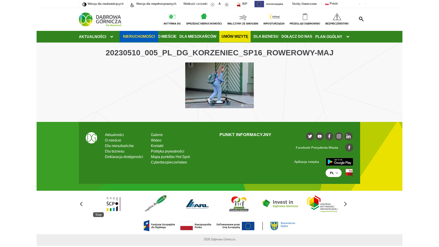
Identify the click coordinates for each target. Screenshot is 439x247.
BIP (244, 3)
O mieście (167, 36)
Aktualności (92, 37)
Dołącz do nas (296, 36)
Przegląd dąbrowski (305, 23)
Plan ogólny (328, 37)
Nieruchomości (139, 36)
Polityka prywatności (167, 151)
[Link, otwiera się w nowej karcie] (349, 173)
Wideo (156, 140)
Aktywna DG (172, 23)
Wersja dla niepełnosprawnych (155, 3)
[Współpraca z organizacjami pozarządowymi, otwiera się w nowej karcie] (155, 204)
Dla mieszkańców (197, 36)
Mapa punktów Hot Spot (170, 157)
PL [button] (332, 173)
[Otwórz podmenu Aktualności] (111, 37)
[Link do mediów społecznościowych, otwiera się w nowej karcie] (310, 136)
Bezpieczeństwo (337, 23)
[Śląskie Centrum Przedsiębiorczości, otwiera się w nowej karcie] (114, 204)
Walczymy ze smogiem (242, 23)
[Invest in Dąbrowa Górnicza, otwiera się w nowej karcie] (280, 204)
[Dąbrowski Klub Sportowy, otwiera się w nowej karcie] (239, 204)
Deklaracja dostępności (124, 157)
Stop (98, 214)
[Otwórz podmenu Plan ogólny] (348, 37)
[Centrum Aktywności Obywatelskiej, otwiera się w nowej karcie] (322, 204)
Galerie (157, 135)
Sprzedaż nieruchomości (204, 23)
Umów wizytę (235, 36)
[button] (86, 204)
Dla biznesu (266, 36)
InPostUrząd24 (273, 23)
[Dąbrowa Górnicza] (100, 20)
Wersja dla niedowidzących (103, 3)
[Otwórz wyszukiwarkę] (361, 19)
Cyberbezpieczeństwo (169, 162)
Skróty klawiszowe (304, 3)
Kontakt (157, 146)
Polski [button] (333, 3)
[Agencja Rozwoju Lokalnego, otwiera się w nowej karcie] (197, 204)
